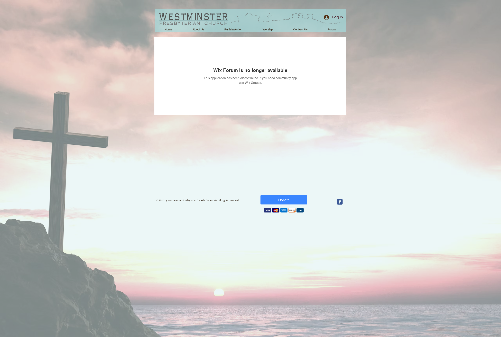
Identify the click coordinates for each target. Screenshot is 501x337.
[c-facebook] (340, 202)
